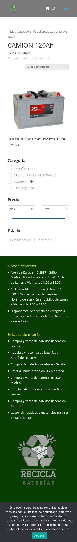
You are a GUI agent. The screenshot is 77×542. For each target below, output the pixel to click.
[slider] (10, 218)
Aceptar (39, 535)
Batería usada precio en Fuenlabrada (37, 371)
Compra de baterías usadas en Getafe (38, 364)
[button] (33, 169)
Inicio (11, 31)
